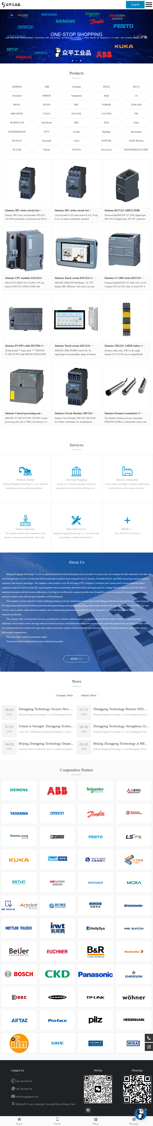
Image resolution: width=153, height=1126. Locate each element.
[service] (149, 1047)
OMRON (46, 95)
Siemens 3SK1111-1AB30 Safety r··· (124, 345)
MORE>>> (76, 658)
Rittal (106, 95)
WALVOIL (76, 113)
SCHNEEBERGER (17, 131)
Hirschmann (136, 131)
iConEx (76, 131)
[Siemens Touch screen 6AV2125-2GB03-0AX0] (76, 251)
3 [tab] (80, 60)
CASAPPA (106, 113)
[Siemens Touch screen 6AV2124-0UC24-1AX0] (76, 318)
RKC (76, 104)
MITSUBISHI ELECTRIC (136, 149)
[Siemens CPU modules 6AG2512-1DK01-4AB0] (27, 251)
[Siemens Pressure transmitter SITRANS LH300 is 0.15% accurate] (126, 386)
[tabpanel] (76, 36)
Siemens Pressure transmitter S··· (123, 413)
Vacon (76, 140)
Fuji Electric (46, 122)
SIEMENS (17, 86)
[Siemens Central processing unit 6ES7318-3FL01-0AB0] (27, 386)
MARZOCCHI (17, 122)
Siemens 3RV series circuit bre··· (23, 210)
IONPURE (106, 140)
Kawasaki (46, 140)
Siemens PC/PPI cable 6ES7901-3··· (25, 345)
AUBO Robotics (136, 140)
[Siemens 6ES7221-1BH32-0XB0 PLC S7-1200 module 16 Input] (126, 183)
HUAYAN (17, 140)
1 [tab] (72, 60)
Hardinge (106, 131)
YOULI (46, 113)
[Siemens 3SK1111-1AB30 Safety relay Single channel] (126, 318)
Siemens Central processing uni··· (24, 413)
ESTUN (46, 104)
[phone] (149, 1038)
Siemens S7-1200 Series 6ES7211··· (124, 278)
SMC (76, 122)
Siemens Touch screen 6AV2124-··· (74, 345)
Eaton (136, 122)
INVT (46, 131)
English (135, 4)
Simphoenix (76, 95)
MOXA (16, 104)
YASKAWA (136, 104)
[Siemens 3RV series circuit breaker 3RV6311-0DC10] (76, 183)
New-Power (106, 149)
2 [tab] (76, 60)
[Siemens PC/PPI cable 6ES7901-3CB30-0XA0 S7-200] (27, 318)
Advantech (17, 95)
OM (136, 113)
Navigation (148, 4)
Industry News (88, 695)
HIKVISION (17, 113)
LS (136, 95)
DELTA (106, 86)
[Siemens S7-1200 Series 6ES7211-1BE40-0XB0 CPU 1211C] (126, 251)
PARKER (106, 104)
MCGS (136, 86)
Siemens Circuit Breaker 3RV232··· (75, 413)
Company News (64, 695)
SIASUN (76, 149)
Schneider (76, 86)
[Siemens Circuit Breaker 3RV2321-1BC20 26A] (76, 386)
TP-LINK (17, 149)
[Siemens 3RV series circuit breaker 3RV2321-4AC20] (27, 183)
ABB (46, 86)
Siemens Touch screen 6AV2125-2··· (75, 278)
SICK (106, 122)
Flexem (46, 149)
